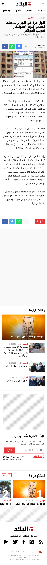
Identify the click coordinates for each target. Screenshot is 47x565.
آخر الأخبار (7, 500)
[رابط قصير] (26, 46)
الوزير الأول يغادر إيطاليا (16, 366)
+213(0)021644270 (34, 555)
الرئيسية (41, 11)
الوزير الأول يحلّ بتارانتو (17, 380)
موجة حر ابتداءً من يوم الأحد (27, 336)
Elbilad (23, 4)
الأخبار (18, 11)
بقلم (39, 46)
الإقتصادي (7, 11)
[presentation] (10, 475)
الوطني (29, 11)
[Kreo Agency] (39, 552)
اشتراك (9, 450)
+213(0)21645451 (16, 555)
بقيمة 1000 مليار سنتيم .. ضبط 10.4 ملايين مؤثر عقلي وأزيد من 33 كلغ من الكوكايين (16, 351)
